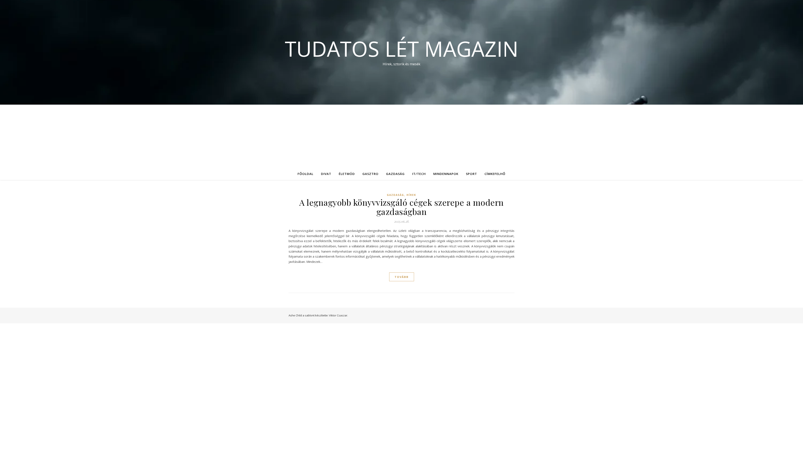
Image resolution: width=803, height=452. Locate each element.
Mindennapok (445, 174)
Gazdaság (395, 174)
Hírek (411, 195)
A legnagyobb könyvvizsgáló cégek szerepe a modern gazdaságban (401, 207)
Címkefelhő (495, 174)
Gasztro (370, 174)
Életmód (347, 174)
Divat (326, 174)
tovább (402, 277)
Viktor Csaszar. (338, 315)
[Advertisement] (401, 136)
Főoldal (305, 174)
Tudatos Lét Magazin (401, 48)
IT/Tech (419, 174)
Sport (471, 174)
